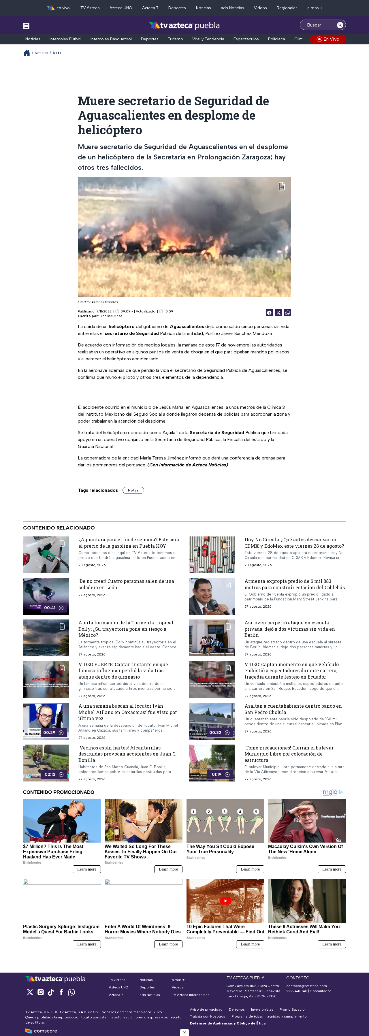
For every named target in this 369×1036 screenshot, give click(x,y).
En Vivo (331, 39)
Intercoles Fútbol (65, 39)
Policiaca (276, 39)
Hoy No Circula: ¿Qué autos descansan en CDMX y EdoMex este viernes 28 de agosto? (294, 542)
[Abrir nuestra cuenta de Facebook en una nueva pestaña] (61, 992)
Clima (299, 39)
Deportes (177, 7)
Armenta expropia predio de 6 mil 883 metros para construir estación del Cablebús (294, 584)
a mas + (315, 7)
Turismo (175, 39)
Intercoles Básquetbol (111, 39)
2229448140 (296, 991)
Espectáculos (246, 39)
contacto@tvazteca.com (306, 986)
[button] (184, 1032)
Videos (260, 7)
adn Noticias (232, 7)
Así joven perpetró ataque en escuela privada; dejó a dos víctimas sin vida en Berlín (289, 628)
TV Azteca (90, 7)
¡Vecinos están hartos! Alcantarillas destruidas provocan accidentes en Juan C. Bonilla (127, 754)
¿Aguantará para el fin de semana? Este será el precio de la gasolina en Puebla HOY (128, 542)
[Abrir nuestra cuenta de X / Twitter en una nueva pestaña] (30, 992)
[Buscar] (340, 24)
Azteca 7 (150, 7)
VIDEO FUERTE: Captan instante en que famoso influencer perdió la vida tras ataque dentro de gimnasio (123, 670)
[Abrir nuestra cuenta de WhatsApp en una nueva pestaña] (71, 992)
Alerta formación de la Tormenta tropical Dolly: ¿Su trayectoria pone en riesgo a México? (125, 628)
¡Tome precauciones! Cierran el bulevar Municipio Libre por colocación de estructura (289, 754)
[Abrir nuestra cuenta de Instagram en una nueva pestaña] (40, 992)
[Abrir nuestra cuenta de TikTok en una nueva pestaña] (50, 992)
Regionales (287, 7)
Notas (133, 490)
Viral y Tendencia (208, 39)
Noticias (203, 7)
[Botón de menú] (26, 25)
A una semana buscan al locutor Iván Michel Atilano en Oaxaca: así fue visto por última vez (127, 712)
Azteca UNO (121, 7)
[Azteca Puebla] (184, 25)
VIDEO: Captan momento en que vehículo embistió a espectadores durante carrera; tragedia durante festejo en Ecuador (291, 670)
